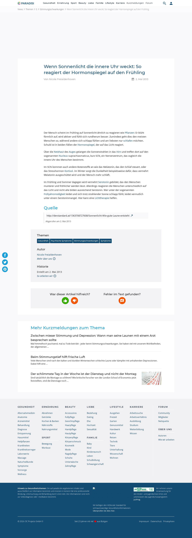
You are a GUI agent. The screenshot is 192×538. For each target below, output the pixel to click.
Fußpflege (70, 417)
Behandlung (24, 425)
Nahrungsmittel (49, 429)
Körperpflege (71, 437)
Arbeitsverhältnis (138, 417)
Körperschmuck (73, 441)
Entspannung (24, 433)
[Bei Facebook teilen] (5, 255)
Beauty (82, 3)
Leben (90, 455)
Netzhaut (59, 151)
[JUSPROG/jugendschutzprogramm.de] (144, 489)
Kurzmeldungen (135, 3)
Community (164, 413)
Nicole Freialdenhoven (49, 254)
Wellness (22, 474)
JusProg (137, 499)
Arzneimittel (24, 421)
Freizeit (113, 417)
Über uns (165, 429)
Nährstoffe (47, 425)
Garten (113, 421)
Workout (46, 447)
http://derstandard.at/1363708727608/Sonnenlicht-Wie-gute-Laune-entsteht (88, 215)
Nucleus (63, 155)
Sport (74, 3)
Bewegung (47, 443)
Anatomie (22, 417)
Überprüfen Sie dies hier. (104, 511)
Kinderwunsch (94, 451)
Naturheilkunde (25, 461)
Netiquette (163, 421)
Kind (89, 447)
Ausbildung (135, 421)
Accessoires (71, 413)
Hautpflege (70, 433)
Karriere (120, 3)
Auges (72, 151)
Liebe (91, 3)
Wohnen (114, 457)
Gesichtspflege (72, 421)
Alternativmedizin (26, 413)
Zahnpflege (70, 465)
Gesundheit (49, 3)
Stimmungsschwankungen (52, 9)
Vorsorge (22, 470)
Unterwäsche (71, 461)
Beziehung (92, 413)
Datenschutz (156, 521)
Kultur (113, 433)
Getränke (46, 417)
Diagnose (22, 429)
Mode (68, 449)
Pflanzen (129, 132)
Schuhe (68, 457)
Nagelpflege (71, 453)
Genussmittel (116, 425)
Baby (89, 443)
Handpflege (70, 429)
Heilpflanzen (24, 441)
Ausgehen (115, 413)
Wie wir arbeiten (166, 439)
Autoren (162, 435)
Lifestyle (109, 3)
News (20, 9)
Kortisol (69, 170)
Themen (29, 9)
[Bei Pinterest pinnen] (5, 269)
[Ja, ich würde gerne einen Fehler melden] (122, 300)
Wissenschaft (116, 453)
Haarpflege (70, 425)
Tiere (112, 445)
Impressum (144, 521)
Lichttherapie (102, 198)
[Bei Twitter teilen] (5, 262)
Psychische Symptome (61, 241)
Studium (134, 425)
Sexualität (92, 429)
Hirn (118, 151)
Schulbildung (93, 460)
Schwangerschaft (95, 464)
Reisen (113, 437)
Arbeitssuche (136, 413)
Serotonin (103, 182)
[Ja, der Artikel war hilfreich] (65, 300)
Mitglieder (163, 417)
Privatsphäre (168, 521)
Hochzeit (91, 425)
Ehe (89, 421)
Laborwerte (23, 453)
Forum (149, 3)
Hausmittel (23, 437)
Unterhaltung (116, 449)
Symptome (106, 241)
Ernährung (63, 3)
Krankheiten (24, 445)
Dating (90, 417)
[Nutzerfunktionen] (171, 3)
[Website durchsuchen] (164, 3)
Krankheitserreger (27, 449)
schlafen (128, 140)
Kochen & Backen (50, 421)
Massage (22, 457)
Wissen (133, 433)
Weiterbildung (137, 429)
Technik (113, 441)
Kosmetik (69, 445)
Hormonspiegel (86, 144)
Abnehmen (47, 413)
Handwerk (115, 429)
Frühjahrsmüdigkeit (54, 194)
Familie (99, 3)
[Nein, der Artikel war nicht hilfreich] (74, 300)
